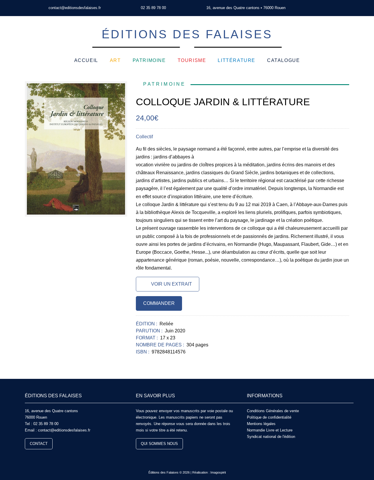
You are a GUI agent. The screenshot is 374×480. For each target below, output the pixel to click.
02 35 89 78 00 (153, 8)
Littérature (236, 60)
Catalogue (283, 60)
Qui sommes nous (159, 443)
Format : (147, 337)
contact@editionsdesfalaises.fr (75, 8)
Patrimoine (149, 60)
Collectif (144, 136)
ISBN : (143, 351)
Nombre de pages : (160, 344)
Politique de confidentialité (269, 417)
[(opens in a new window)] (320, 8)
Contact (39, 443)
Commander (159, 303)
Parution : (150, 330)
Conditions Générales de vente (273, 411)
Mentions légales (261, 424)
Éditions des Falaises (187, 34)
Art (115, 60)
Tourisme (192, 60)
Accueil (86, 60)
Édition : (147, 323)
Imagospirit (218, 472)
